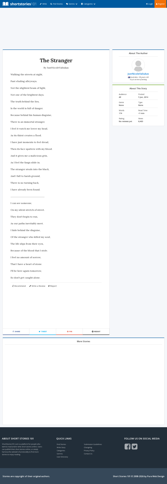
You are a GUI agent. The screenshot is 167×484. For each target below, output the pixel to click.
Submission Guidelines (93, 444)
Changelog (88, 447)
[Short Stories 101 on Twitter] (134, 446)
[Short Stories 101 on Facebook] (127, 446)
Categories (61, 450)
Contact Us (88, 453)
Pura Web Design (155, 476)
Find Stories (57, 4)
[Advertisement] (83, 28)
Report (53, 286)
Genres (60, 453)
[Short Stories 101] (19, 4)
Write (44, 4)
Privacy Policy (89, 450)
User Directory (62, 457)
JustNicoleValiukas (58, 67)
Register (161, 4)
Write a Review (38, 286)
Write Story (61, 447)
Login (150, 4)
